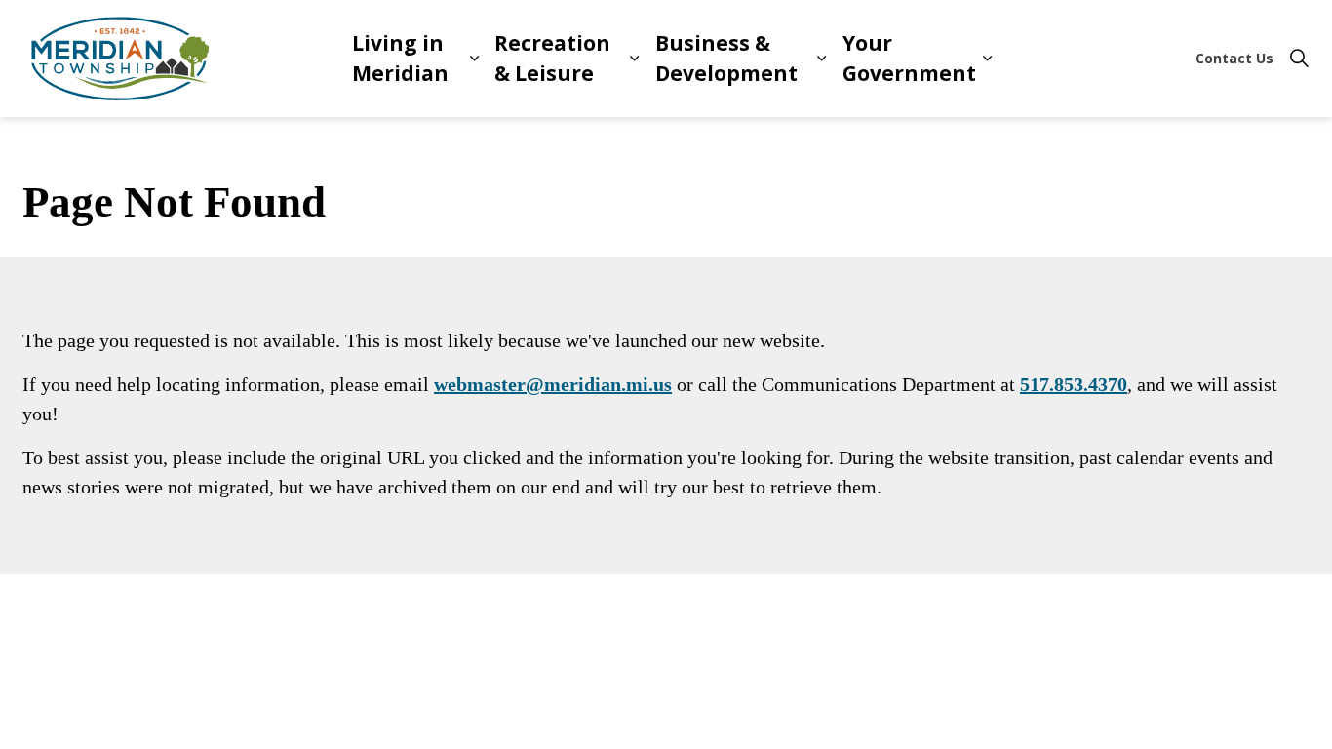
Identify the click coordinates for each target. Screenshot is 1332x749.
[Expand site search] (1299, 58)
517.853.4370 (1073, 384)
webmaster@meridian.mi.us (553, 384)
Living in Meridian (400, 58)
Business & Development (726, 58)
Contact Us (1234, 58)
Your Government (909, 58)
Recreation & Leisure (552, 58)
